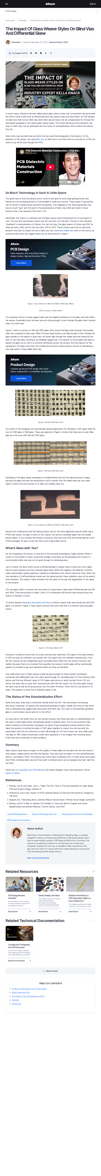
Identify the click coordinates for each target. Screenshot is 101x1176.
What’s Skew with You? (21, 992)
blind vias (40, 139)
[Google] (46, 53)
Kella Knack (16, 42)
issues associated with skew (38, 602)
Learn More (21, 263)
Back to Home (52, 971)
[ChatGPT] (31, 53)
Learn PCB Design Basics (17, 814)
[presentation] (93, 871)
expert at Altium (13, 773)
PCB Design (11, 11)
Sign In (93, 4)
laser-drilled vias (66, 230)
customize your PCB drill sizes (31, 770)
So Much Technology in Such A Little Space (29, 989)
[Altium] (50, 4)
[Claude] (41, 53)
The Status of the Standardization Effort (28, 996)
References (16, 1004)
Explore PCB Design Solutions (44, 814)
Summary (15, 1000)
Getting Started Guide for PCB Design (77, 814)
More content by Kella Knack (38, 858)
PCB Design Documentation (18, 820)
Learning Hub (10, 20)
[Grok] (51, 53)
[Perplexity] (36, 53)
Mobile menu (6, 4)
